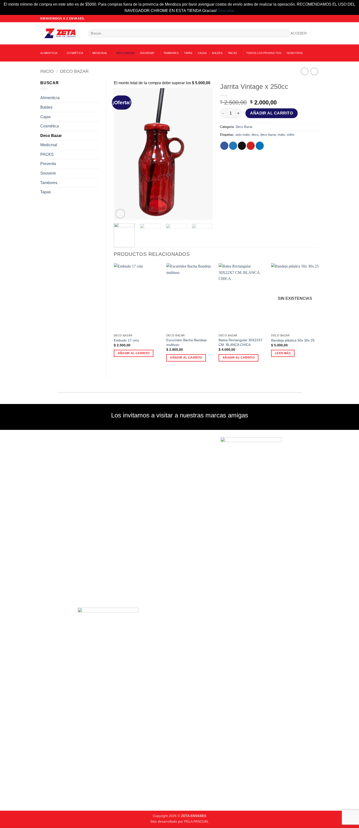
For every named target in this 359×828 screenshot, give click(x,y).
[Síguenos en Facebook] (302, 18)
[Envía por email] (242, 146)
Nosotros (295, 53)
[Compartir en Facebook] (224, 146)
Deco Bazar (125, 53)
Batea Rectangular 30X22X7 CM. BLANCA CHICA (241, 342)
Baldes (217, 53)
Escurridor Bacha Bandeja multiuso (186, 342)
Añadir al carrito (271, 113)
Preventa (48, 164)
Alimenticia (48, 53)
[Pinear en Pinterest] (251, 146)
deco (255, 134)
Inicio (47, 71)
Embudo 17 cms (126, 340)
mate (281, 134)
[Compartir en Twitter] (233, 146)
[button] (298, 33)
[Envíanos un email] (311, 18)
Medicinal (99, 53)
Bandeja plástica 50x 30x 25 (293, 340)
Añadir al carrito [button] (134, 353)
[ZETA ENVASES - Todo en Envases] (60, 33)
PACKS (232, 53)
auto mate (242, 134)
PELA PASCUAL (196, 821)
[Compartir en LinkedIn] (260, 146)
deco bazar (268, 134)
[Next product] (304, 71)
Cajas (202, 53)
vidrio (290, 134)
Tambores (171, 53)
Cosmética (75, 53)
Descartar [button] (226, 11)
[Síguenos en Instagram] (307, 18)
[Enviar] (286, 33)
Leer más (283, 353)
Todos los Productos (263, 53)
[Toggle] (96, 98)
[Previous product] (314, 71)
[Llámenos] (316, 18)
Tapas (188, 53)
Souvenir (147, 53)
